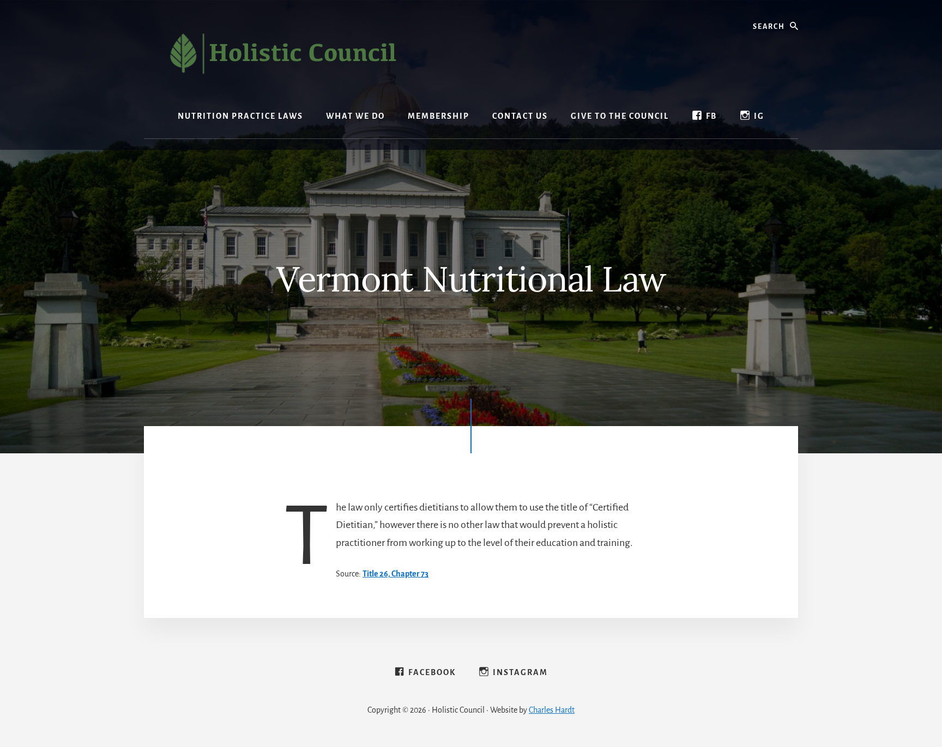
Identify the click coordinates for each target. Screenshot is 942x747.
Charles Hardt (552, 710)
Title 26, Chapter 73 (395, 573)
